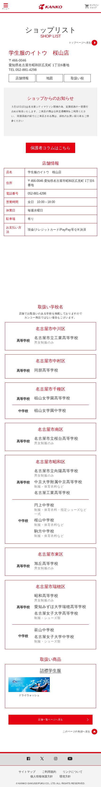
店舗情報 (22, 78)
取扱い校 (77, 78)
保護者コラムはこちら (50, 147)
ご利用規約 (49, 771)
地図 (49, 78)
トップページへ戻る (80, 42)
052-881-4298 (26, 70)
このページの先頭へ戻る (76, 731)
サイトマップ (27, 771)
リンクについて (72, 771)
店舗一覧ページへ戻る (50, 719)
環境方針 (65, 776)
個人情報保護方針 (41, 776)
